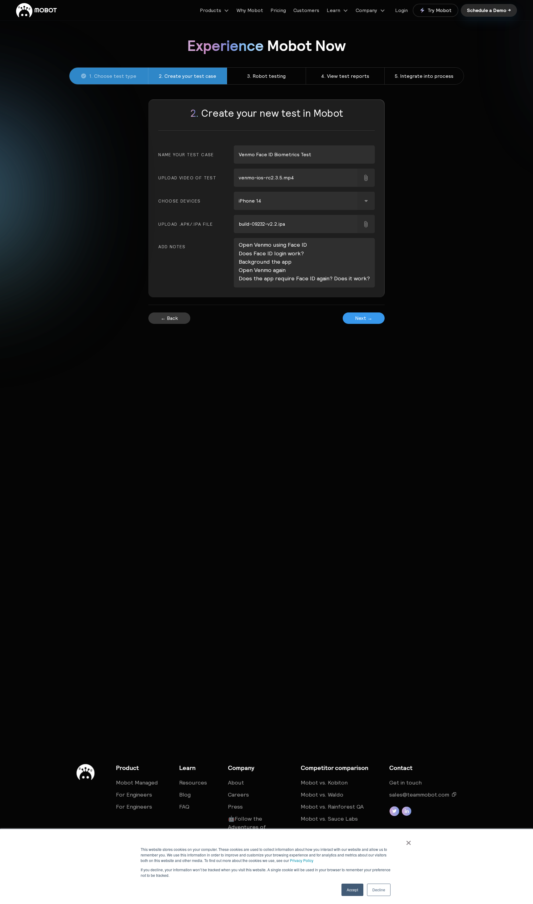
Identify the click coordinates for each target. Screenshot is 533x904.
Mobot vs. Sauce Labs (329, 818)
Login (401, 10)
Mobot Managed (137, 782)
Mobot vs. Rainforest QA (332, 806)
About (236, 782)
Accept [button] (352, 889)
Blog (185, 794)
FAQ (184, 806)
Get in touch (405, 782)
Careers (238, 794)
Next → (363, 318)
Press (235, 806)
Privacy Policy (301, 860)
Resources (193, 782)
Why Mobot (250, 10)
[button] (214, 10)
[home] (36, 10)
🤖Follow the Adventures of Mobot (247, 827)
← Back (169, 318)
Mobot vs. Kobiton (324, 782)
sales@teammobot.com (419, 794)
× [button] (408, 840)
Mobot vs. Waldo (322, 794)
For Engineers (134, 794)
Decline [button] (378, 889)
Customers (306, 10)
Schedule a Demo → (489, 10)
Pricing (278, 10)
